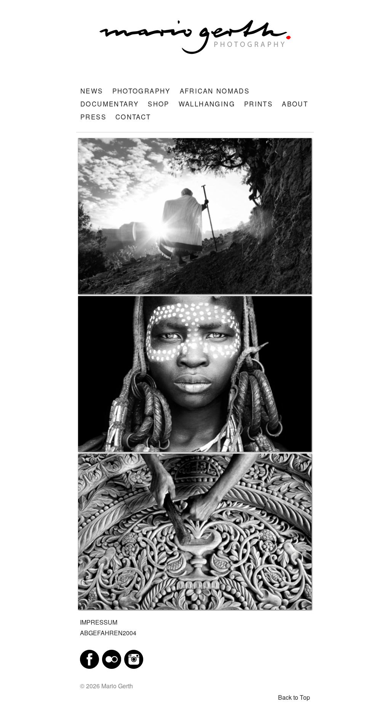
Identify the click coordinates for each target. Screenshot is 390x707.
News (91, 90)
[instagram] (133, 658)
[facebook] (89, 658)
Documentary (109, 103)
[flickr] (111, 658)
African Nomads (214, 90)
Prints (258, 103)
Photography (141, 90)
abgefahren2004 (108, 632)
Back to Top (294, 697)
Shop (158, 103)
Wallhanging (207, 103)
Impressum (98, 622)
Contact (133, 116)
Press (93, 116)
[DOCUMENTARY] (195, 532)
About (295, 103)
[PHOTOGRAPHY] (195, 216)
